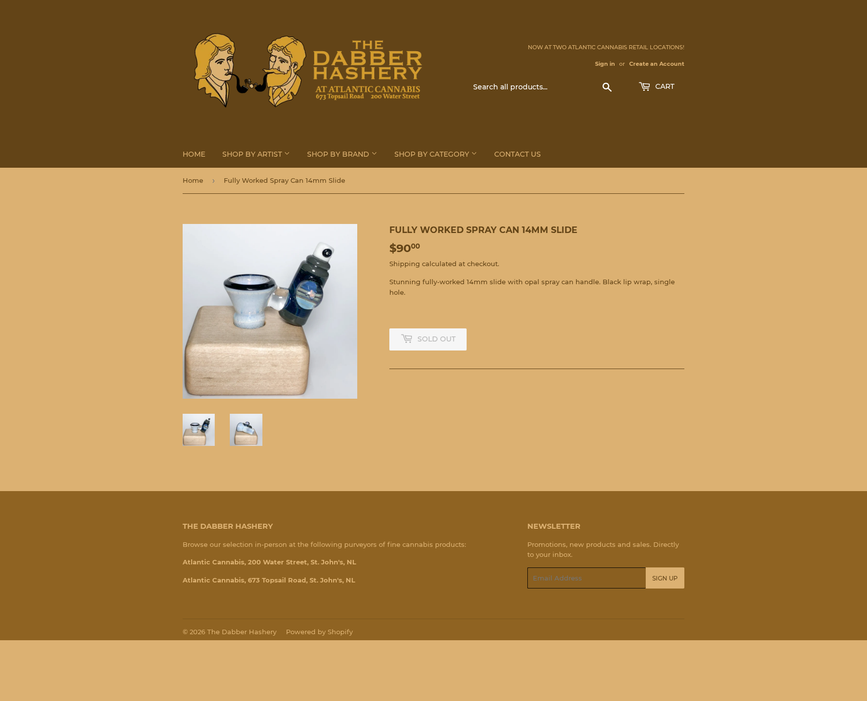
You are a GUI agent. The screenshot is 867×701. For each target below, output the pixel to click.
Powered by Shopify (319, 632)
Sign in (605, 63)
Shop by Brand (339, 154)
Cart (663, 86)
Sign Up (665, 578)
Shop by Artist (253, 154)
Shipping (404, 264)
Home (194, 154)
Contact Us (517, 154)
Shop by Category (432, 154)
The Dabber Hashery (241, 632)
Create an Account (656, 63)
